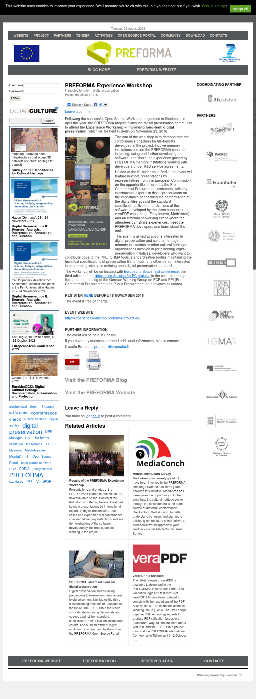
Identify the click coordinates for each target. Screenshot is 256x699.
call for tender (18, 412)
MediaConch (19, 456)
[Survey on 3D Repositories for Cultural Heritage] (34, 150)
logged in (93, 415)
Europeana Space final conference (151, 271)
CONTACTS (218, 35)
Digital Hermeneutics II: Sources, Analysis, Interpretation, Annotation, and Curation (32, 231)
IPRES (50, 444)
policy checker (42, 468)
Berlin (34, 406)
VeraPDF (43, 481)
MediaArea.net (35, 450)
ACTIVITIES (103, 35)
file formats (34, 443)
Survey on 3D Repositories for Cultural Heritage (32, 171)
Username (16, 85)
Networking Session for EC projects (122, 275)
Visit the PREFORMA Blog (96, 379)
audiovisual (18, 406)
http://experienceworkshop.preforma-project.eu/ (102, 317)
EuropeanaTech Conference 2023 (33, 347)
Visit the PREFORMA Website (100, 392)
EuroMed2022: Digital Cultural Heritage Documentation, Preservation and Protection (34, 391)
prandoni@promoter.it (111, 346)
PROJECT (41, 35)
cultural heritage (35, 419)
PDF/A (24, 468)
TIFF (29, 481)
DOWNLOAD (195, 35)
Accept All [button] (240, 8)
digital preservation (25, 428)
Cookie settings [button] (214, 5)
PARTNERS (62, 35)
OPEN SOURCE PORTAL (137, 35)
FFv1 (28, 437)
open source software (36, 462)
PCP (12, 468)
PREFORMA (26, 475)
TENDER (83, 35)
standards (16, 481)
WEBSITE (21, 35)
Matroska (15, 450)
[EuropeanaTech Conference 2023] (34, 333)
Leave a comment (79, 111)
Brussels (48, 406)
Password (16, 91)
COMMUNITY (171, 35)
